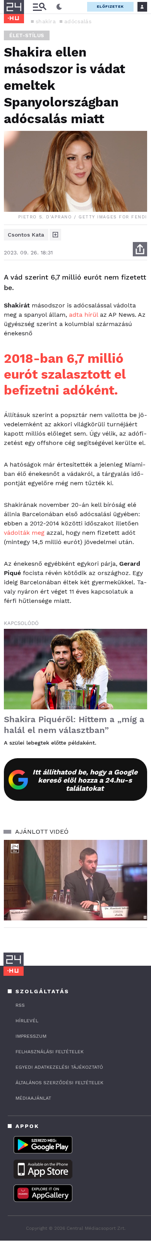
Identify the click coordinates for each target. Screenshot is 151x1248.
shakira (46, 21)
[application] (75, 880)
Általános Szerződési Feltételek (59, 1082)
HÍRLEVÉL (26, 1020)
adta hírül (83, 314)
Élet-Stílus (26, 35)
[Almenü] (39, 7)
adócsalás (77, 21)
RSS (20, 1005)
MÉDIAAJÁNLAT (33, 1098)
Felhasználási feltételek (49, 1051)
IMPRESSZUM (30, 1036)
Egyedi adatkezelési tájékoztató (59, 1067)
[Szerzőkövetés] (55, 234)
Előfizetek (110, 6)
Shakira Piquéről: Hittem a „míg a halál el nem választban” (74, 724)
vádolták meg (24, 532)
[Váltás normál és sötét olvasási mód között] (59, 7)
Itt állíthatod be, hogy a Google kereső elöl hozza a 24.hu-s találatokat (85, 780)
